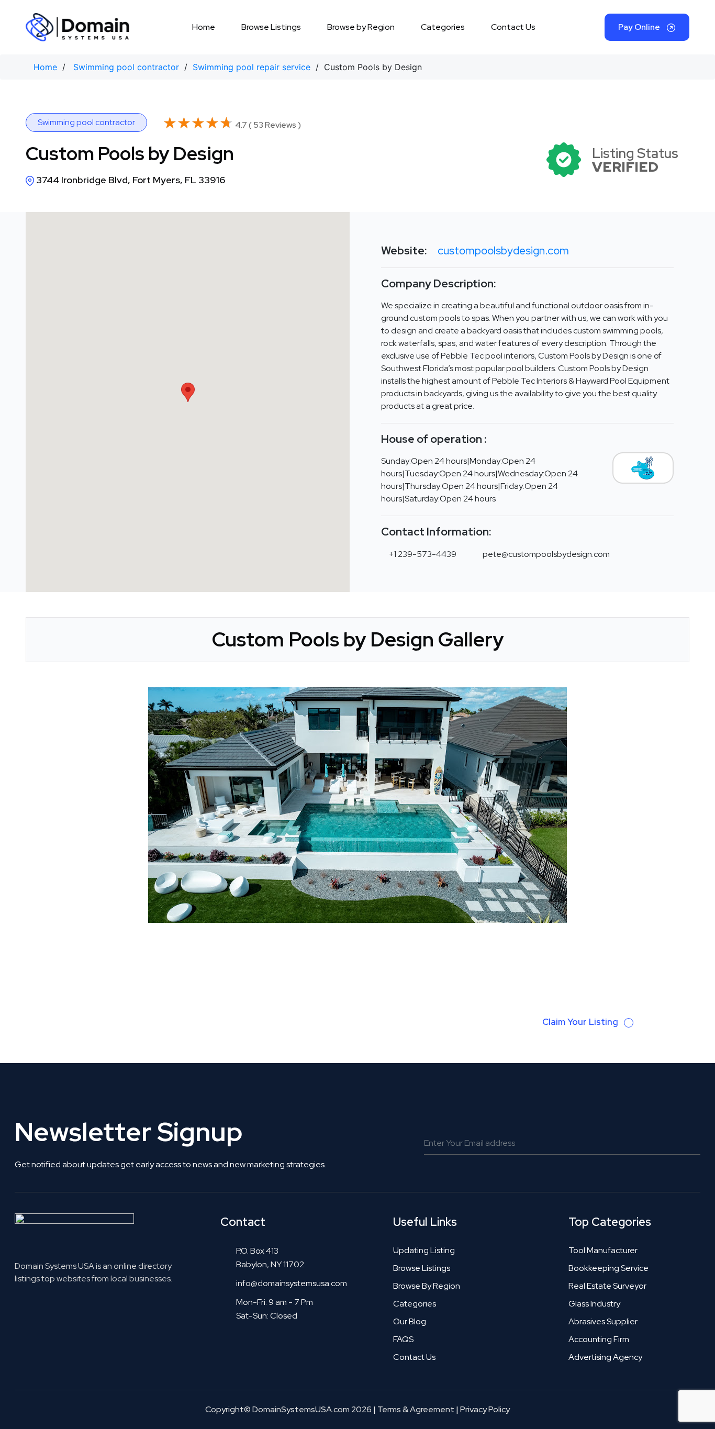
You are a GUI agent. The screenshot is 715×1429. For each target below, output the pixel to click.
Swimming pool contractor (126, 67)
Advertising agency (605, 1357)
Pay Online (640, 26)
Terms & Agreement (415, 1409)
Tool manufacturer (603, 1250)
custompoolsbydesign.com (503, 250)
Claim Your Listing (581, 1022)
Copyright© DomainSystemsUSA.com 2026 (288, 1409)
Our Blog (409, 1321)
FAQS (403, 1339)
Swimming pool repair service (251, 67)
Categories (443, 26)
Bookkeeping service (608, 1268)
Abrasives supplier (603, 1321)
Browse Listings (271, 26)
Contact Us (513, 26)
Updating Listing (424, 1250)
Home (203, 26)
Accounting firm (598, 1339)
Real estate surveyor (607, 1285)
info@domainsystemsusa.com (291, 1283)
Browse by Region (361, 26)
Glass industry (594, 1303)
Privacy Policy (485, 1409)
